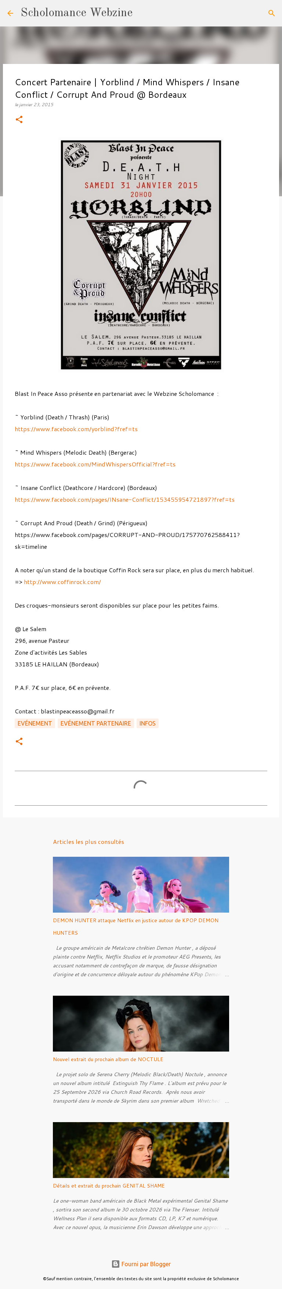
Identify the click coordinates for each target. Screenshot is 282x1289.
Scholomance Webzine (77, 13)
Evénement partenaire (96, 723)
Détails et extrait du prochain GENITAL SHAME (109, 1185)
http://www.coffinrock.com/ (62, 581)
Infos (148, 723)
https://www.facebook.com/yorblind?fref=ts (76, 429)
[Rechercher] (142, 13)
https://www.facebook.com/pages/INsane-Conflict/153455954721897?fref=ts (125, 499)
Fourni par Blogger (145, 1264)
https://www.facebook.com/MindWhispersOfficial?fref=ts (95, 464)
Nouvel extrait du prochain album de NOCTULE (108, 1059)
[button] (19, 120)
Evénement (35, 723)
